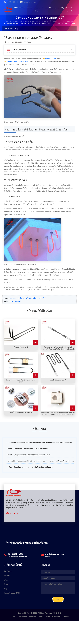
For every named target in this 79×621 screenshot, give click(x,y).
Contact (66, 617)
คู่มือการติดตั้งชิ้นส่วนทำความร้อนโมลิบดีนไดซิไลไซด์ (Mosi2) (30, 467)
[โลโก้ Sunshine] (8, 9)
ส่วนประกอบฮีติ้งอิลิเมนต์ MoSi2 (17, 62)
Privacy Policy (44, 617)
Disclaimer (56, 617)
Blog (16, 28)
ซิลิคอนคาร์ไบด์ (50, 59)
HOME (10, 28)
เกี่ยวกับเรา (8, 571)
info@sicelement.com (29, 2)
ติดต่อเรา (7, 576)
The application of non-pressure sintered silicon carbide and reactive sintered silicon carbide (41, 443)
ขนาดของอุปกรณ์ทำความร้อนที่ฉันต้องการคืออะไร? (27, 298)
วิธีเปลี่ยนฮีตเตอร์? (15, 301)
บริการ (6, 580)
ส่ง (58, 599)
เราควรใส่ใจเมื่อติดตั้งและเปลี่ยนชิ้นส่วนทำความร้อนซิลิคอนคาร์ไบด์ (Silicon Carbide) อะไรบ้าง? (41, 461)
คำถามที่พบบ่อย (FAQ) (12, 593)
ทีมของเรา (7, 584)
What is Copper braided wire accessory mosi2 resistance (30, 455)
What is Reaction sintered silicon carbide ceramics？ (28, 449)
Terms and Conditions (27, 617)
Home (14, 617)
